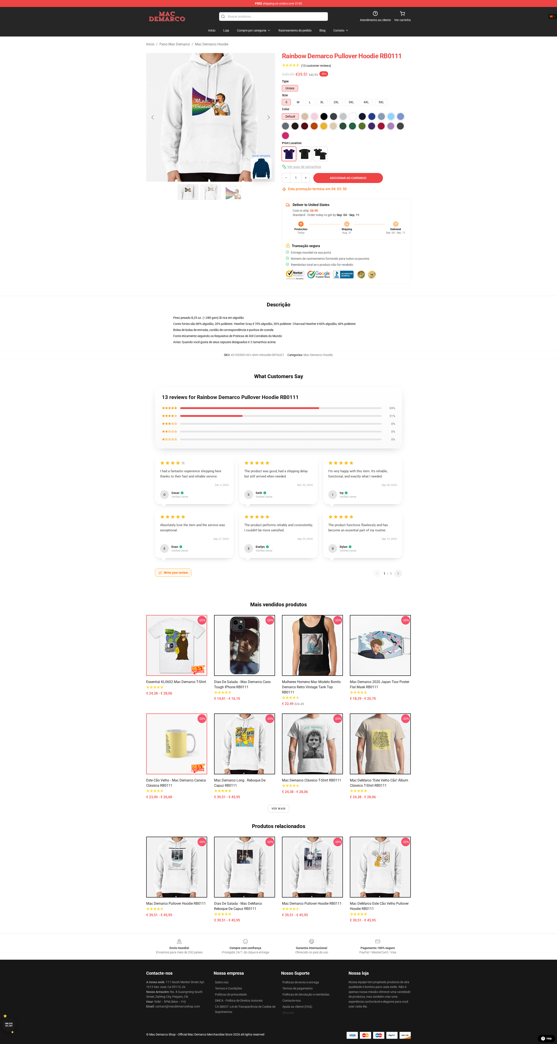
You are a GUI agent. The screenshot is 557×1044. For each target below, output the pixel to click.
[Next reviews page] (398, 573)
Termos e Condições (228, 988)
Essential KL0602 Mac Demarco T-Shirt (176, 682)
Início (150, 44)
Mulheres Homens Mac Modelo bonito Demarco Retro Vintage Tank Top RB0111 (311, 687)
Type (285, 81)
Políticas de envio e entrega (300, 982)
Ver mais (279, 808)
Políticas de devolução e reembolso (305, 994)
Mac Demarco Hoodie (211, 44)
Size (285, 95)
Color (285, 109)
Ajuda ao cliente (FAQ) (297, 1006)
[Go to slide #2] (210, 192)
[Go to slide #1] (188, 192)
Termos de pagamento (297, 988)
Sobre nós (221, 982)
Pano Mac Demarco (174, 44)
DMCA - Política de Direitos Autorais (239, 1000)
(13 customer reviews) (316, 65)
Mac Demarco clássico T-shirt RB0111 (311, 780)
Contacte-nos (291, 1000)
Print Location (292, 143)
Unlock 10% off (9, 1024)
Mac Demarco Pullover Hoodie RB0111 (176, 903)
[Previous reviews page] (377, 573)
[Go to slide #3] (233, 192)
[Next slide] (268, 117)
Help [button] (549, 1038)
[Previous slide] (153, 117)
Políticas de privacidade (231, 994)
